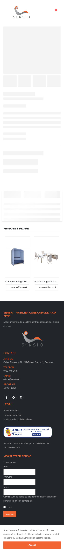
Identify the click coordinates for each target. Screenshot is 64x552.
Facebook (6, 397)
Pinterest (13, 397)
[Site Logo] (21, 11)
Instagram (21, 397)
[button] (8, 12)
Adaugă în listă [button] (19, 287)
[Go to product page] (17, 257)
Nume (6, 487)
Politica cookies (11, 410)
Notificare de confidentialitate (17, 419)
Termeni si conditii (12, 415)
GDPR (6, 496)
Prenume (7, 477)
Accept (32, 545)
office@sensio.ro (11, 379)
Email (7, 466)
